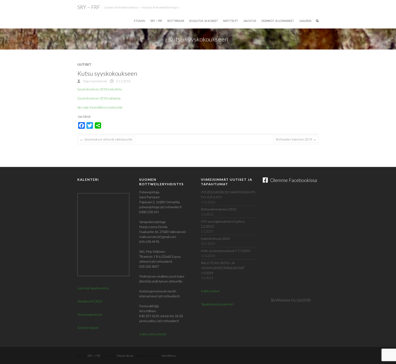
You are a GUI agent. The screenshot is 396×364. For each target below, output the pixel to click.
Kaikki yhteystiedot (152, 334)
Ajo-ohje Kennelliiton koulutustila (100, 107)
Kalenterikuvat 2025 (215, 238)
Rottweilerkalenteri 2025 (218, 209)
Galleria (305, 20)
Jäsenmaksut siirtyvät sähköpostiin (106, 139)
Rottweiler (175, 20)
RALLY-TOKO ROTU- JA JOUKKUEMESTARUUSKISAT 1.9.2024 (222, 268)
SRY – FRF (88, 7)
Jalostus (249, 20)
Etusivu (139, 20)
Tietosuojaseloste (89, 314)
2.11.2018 (123, 81)
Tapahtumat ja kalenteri (217, 304)
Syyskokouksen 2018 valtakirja (98, 98)
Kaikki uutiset (210, 291)
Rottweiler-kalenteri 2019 (296, 139)
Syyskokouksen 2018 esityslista (99, 89)
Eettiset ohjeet (88, 328)
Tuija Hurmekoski (94, 81)
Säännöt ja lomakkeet (277, 20)
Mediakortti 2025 (89, 301)
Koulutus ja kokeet (203, 20)
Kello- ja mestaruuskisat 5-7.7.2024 (225, 251)
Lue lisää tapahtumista (92, 288)
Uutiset (84, 64)
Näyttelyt (230, 20)
